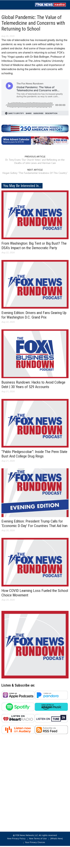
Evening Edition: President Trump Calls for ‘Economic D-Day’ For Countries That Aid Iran (34, 523)
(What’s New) (56, 838)
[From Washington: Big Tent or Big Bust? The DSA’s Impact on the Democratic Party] (35, 214)
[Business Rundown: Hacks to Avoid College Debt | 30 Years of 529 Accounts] (35, 353)
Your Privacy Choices (35, 842)
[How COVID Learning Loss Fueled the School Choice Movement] (35, 562)
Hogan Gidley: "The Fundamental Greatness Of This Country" (35, 173)
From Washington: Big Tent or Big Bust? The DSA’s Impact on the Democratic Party (34, 245)
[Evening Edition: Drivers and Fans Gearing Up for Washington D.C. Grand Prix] (35, 284)
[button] (13, 5)
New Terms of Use (38, 838)
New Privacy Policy (16, 838)
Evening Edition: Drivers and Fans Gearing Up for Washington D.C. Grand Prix (33, 315)
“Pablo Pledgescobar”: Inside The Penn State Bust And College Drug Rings (34, 454)
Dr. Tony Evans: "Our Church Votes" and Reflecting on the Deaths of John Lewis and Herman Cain (35, 161)
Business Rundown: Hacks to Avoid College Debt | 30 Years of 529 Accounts (33, 384)
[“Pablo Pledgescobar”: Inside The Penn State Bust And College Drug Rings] (35, 423)
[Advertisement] (35, 785)
